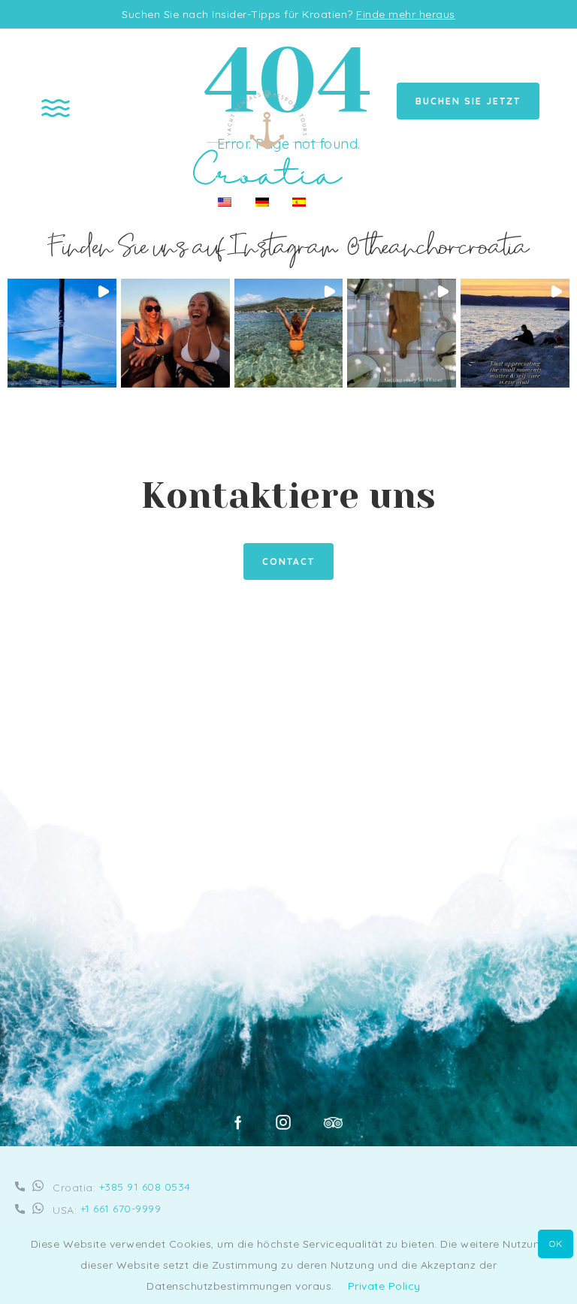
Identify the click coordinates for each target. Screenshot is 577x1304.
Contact (288, 561)
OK (555, 1243)
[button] (62, 333)
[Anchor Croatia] (268, 181)
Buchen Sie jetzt (468, 101)
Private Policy (384, 1286)
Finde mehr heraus (405, 14)
